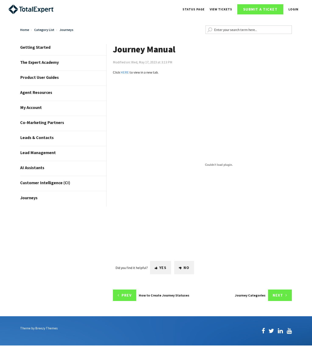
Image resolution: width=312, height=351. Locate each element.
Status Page (194, 9)
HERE (125, 72)
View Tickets (221, 9)
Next (278, 295)
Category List (44, 30)
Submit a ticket (260, 9)
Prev (127, 295)
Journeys (66, 30)
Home (24, 30)
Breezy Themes (46, 328)
